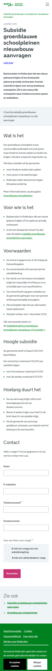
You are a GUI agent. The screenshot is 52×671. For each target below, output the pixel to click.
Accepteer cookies (14, 664)
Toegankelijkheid (12, 636)
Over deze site (30, 636)
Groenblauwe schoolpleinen (22, 613)
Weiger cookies (37, 664)
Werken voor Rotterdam (15, 641)
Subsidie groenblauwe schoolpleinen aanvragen (27, 605)
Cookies (28, 631)
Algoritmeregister (12, 631)
